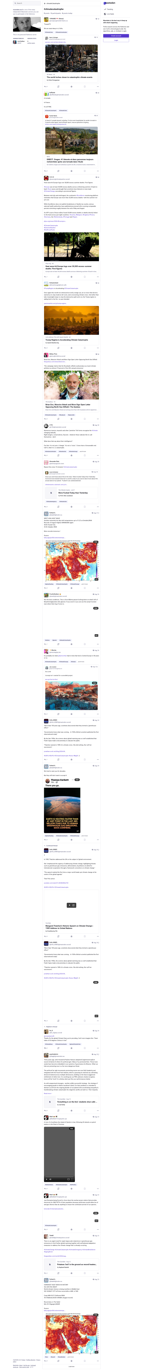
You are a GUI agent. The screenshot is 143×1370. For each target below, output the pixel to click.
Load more (71, 1366)
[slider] (59, 1176)
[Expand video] (68, 1179)
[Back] (44, 3)
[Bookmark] (85, 86)
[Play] (46, 1179)
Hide (95, 542)
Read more (47, 1093)
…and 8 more (82, 451)
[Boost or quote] (58, 86)
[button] (59, 1154)
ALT (96, 579)
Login (116, 40)
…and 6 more (70, 1357)
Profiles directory (30, 1360)
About (23, 1360)
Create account (116, 36)
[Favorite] (71, 86)
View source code (24, 1367)
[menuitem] (59, 1154)
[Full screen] (72, 1179)
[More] (98, 86)
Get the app (26, 1365)
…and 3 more (84, 584)
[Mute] (50, 1179)
